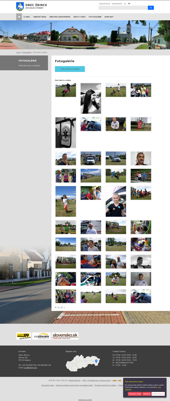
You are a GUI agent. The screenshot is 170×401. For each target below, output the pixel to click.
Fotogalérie (95, 17)
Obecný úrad (39, 17)
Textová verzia (104, 3)
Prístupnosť (123, 385)
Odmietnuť (146, 394)
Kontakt (109, 17)
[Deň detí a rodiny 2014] (66, 90)
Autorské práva (47, 385)
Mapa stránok (117, 3)
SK (129, 3)
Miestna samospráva (59, 17)
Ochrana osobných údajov (105, 385)
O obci (26, 17)
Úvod (18, 52)
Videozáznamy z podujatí (29, 66)
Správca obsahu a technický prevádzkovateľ (74, 385)
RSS (125, 3)
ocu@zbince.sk (30, 368)
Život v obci (80, 17)
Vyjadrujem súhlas (135, 394)
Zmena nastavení (158, 394)
